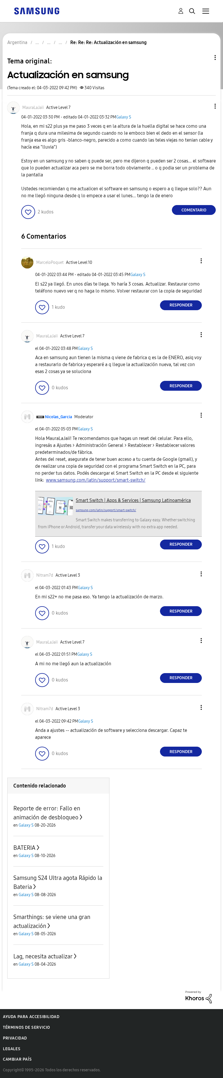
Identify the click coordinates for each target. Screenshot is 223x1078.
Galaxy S (123, 117)
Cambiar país (17, 1059)
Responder (181, 305)
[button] (205, 106)
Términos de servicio (26, 1027)
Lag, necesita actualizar (43, 956)
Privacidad (15, 1038)
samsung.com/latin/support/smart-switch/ (106, 510)
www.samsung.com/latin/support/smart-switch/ (95, 480)
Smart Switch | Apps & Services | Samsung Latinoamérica (133, 500)
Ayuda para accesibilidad (31, 1016)
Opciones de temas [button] (205, 57)
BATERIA (24, 847)
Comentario (193, 210)
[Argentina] (36, 10)
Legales (11, 1048)
